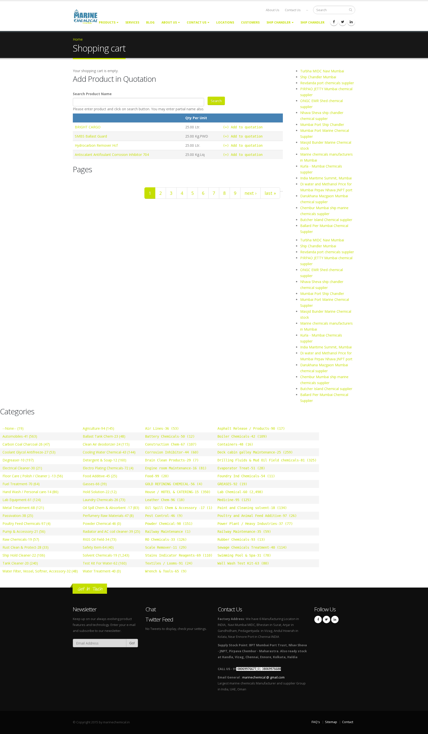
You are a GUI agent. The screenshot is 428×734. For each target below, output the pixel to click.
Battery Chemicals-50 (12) (170, 436)
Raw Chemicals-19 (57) (20, 539)
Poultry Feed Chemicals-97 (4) (26, 523)
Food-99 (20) (157, 476)
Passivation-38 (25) (17, 515)
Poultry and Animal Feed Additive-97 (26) (257, 516)
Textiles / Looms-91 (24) (169, 563)
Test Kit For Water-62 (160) (105, 563)
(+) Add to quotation (243, 127)
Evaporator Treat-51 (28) (241, 468)
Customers (250, 22)
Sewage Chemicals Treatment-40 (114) (252, 547)
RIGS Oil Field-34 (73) (99, 539)
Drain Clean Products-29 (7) (172, 460)
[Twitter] (342, 22)
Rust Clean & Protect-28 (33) (25, 547)
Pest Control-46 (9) (164, 516)
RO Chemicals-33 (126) (166, 539)
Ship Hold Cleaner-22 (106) (23, 555)
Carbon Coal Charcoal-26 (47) (26, 444)
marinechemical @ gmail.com (263, 677)
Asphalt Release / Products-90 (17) (251, 428)
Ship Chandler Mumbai (318, 77)
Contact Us (293, 10)
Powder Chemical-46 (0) (102, 523)
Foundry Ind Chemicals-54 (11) (246, 476)
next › (250, 193)
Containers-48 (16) (235, 444)
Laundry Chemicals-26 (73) (104, 499)
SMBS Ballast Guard (91, 136)
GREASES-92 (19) (232, 484)
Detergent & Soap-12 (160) (104, 460)
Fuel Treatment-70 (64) (21, 483)
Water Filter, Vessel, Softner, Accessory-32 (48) (40, 571)
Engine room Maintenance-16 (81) (176, 468)
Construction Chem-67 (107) (171, 444)
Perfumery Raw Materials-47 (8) (108, 515)
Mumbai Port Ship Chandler (322, 124)
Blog (150, 22)
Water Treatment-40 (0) (102, 571)
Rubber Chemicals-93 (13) (241, 539)
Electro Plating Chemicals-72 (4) (108, 468)
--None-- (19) (13, 428)
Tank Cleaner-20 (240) (20, 563)
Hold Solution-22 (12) (100, 491)
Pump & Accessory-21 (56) (23, 531)
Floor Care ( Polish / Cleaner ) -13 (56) (32, 476)
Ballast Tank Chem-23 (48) (104, 436)
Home (78, 39)
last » (270, 193)
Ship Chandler (279, 22)
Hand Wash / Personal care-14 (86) (30, 491)
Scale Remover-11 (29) (166, 547)
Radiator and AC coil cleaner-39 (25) (111, 531)
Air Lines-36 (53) (162, 428)
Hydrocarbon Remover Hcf (96, 145)
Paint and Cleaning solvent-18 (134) (252, 508)
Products (107, 22)
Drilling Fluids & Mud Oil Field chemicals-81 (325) (267, 460)
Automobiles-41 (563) (19, 436)
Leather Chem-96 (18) (165, 500)
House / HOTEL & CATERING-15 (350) (178, 492)
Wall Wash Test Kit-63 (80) (243, 563)
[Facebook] (334, 22)
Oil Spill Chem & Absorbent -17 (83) (111, 507)
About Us (272, 10)
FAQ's (316, 722)
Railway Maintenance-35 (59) (244, 532)
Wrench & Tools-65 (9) (166, 571)
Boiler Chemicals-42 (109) (242, 436)
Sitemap (331, 722)
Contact (347, 722)
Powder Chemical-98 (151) (169, 524)
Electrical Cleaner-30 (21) (22, 468)
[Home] (88, 15)
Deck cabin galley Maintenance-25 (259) (255, 452)
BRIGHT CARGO (88, 127)
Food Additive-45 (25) (100, 476)
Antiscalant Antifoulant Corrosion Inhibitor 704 (112, 154)
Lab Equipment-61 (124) (21, 499)
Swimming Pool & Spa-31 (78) (244, 555)
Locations (225, 22)
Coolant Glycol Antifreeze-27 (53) (28, 452)
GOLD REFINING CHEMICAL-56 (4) (174, 484)
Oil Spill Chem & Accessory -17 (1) (179, 508)
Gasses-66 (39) (95, 483)
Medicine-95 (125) (234, 500)
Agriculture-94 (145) (98, 428)
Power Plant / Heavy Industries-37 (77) (255, 524)
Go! (132, 643)
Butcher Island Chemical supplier (326, 219)
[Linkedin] (351, 22)
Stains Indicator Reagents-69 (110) (179, 555)
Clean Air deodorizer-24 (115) (106, 444)
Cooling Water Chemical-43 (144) (109, 452)
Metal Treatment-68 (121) (23, 507)
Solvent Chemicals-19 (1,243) (106, 555)
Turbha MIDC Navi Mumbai (322, 71)
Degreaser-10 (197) (18, 460)
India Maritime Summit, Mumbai (326, 178)
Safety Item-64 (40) (98, 547)
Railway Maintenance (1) (168, 532)
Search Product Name (92, 93)
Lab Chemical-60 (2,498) (240, 492)
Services (132, 22)
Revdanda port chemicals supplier (327, 83)
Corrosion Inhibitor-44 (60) (172, 452)
